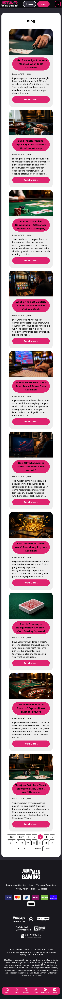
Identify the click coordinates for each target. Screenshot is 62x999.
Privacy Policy (21, 888)
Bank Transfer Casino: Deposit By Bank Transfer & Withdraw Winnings (31, 144)
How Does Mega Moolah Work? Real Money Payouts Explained (31, 547)
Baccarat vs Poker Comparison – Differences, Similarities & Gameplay (31, 225)
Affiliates (42, 888)
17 (30, 848)
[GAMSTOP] (43, 919)
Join (43, 4)
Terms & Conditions (46, 885)
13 (52, 842)
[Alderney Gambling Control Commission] (31, 936)
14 (13, 848)
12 (46, 842)
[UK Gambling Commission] (23, 928)
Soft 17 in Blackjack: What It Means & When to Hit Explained (31, 64)
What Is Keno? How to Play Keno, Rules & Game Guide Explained (31, 386)
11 (40, 842)
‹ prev (21, 837)
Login (29, 4)
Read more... (31, 99)
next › (38, 848)
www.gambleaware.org (16, 952)
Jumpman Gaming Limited (38, 960)
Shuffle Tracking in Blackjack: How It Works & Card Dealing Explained (31, 627)
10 (34, 842)
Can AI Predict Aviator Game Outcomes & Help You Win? (31, 466)
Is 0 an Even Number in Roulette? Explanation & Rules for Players (31, 708)
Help (31, 885)
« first (11, 837)
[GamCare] (19, 919)
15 (18, 848)
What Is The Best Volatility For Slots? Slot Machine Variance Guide (31, 305)
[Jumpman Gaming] (31, 878)
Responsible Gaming (16, 885)
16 (25, 848)
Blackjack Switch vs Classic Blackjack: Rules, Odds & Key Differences (31, 788)
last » (47, 848)
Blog (33, 888)
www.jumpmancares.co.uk (44, 952)
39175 (40, 965)
